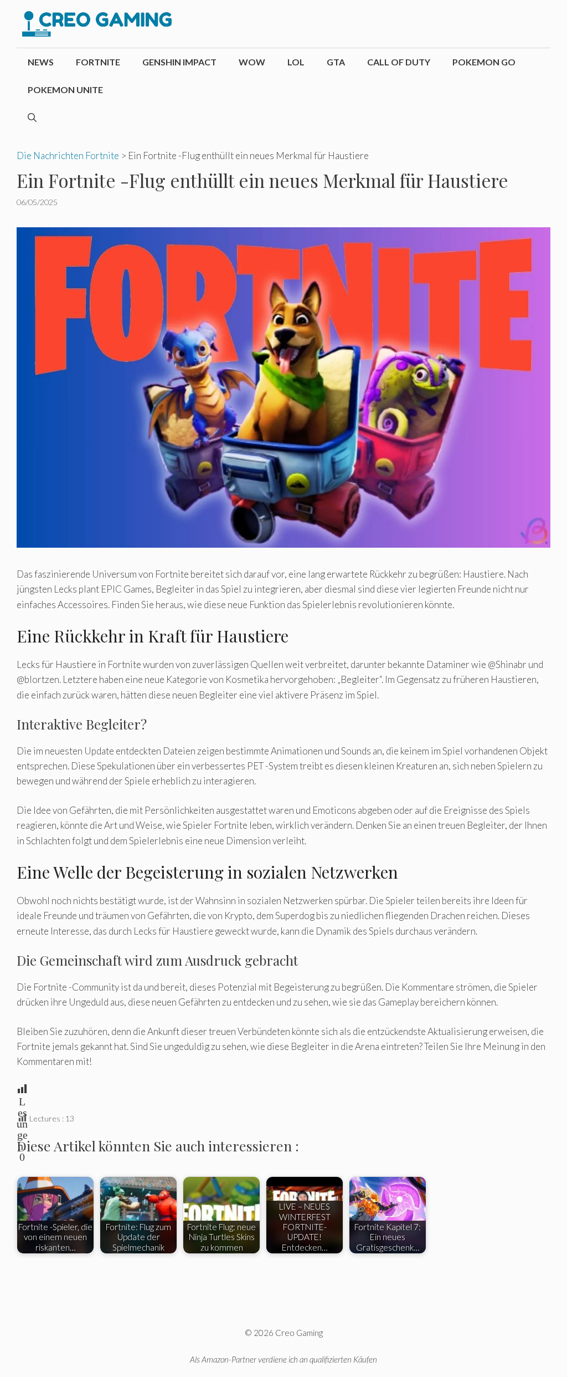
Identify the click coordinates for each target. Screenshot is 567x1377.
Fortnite (98, 62)
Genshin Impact (179, 62)
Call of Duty (398, 62)
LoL (296, 62)
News (41, 62)
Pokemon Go (484, 62)
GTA (336, 62)
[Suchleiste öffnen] (32, 117)
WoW (252, 62)
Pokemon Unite (65, 89)
